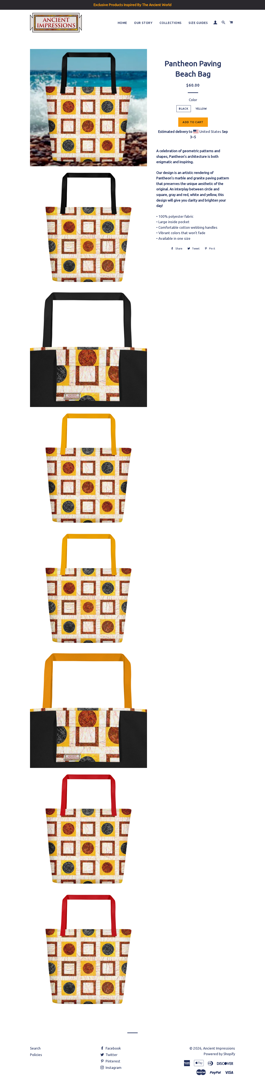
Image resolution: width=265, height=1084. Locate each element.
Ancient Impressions (219, 1048)
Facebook (113, 1048)
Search (35, 1048)
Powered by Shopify (219, 1054)
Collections (171, 22)
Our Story (143, 22)
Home (122, 22)
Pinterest (112, 1061)
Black (183, 108)
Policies (36, 1055)
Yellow (201, 108)
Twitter (111, 1055)
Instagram (113, 1067)
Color (193, 100)
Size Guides (198, 22)
